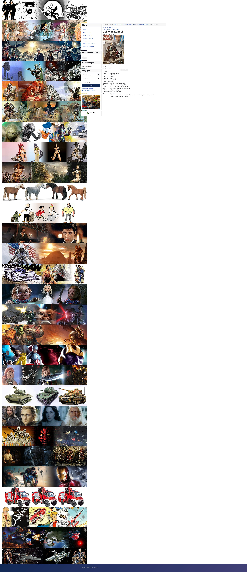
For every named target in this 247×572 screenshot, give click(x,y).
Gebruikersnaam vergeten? (88, 90)
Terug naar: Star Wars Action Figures (111, 29)
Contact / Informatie (88, 46)
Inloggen (91, 85)
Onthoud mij (87, 82)
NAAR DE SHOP (87, 35)
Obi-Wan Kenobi (106, 27)
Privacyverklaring (88, 38)
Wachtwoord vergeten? (87, 88)
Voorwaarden (87, 41)
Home (84, 29)
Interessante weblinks (89, 43)
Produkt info (86, 32)
